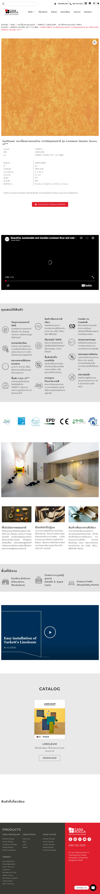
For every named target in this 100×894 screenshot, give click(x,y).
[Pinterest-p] (89, 839)
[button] (94, 42)
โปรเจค (54, 12)
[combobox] (19, 4)
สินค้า (30, 12)
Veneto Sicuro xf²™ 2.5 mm (24, 27)
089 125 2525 (77, 845)
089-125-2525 (78, 4)
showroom (63, 4)
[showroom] (55, 4)
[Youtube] (84, 839)
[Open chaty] (93, 887)
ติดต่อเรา (88, 12)
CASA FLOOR (49, 834)
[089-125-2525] (71, 4)
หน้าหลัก (4, 24)
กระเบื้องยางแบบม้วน (26, 24)
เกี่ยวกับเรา (42, 12)
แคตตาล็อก (65, 12)
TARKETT (6, 857)
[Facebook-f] (70, 839)
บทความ (77, 12)
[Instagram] (80, 839)
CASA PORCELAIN (11, 834)
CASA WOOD (29, 834)
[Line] (75, 839)
